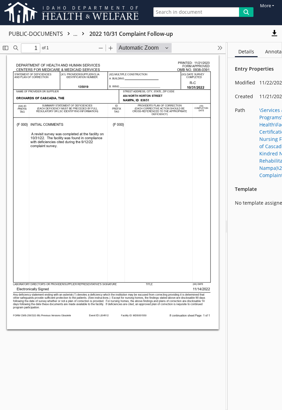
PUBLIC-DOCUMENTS (44, 34)
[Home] (72, 12)
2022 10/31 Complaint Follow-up (131, 34)
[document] (255, 226)
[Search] (246, 12)
